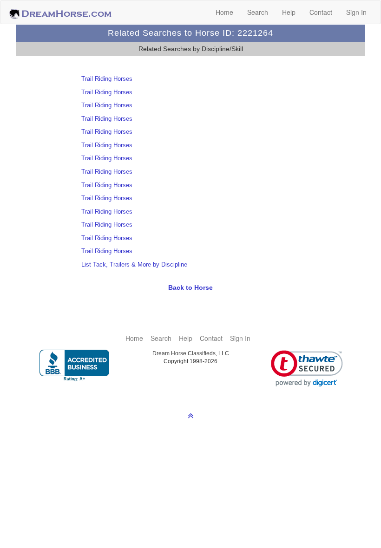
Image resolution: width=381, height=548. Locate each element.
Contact (320, 12)
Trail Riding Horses (106, 78)
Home (224, 12)
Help (289, 12)
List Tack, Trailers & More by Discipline (134, 264)
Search (257, 12)
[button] (306, 368)
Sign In (356, 12)
